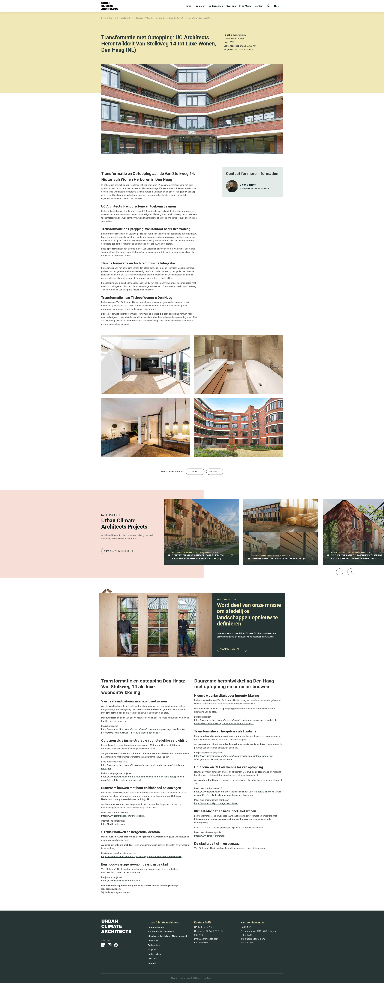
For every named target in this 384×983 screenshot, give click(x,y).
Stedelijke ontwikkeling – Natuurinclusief (167, 936)
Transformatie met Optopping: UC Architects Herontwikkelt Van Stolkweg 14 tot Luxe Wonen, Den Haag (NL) (165, 18)
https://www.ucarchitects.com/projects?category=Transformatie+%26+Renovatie (141, 856)
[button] (277, 6)
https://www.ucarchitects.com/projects (120, 880)
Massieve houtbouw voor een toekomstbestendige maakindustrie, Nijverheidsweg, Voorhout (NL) (273, 555)
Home (188, 6)
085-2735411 (200, 935)
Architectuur (154, 945)
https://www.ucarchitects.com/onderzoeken (123, 816)
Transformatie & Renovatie (161, 931)
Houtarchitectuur (156, 927)
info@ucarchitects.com (206, 939)
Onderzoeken (215, 6)
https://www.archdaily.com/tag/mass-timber (216, 803)
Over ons (231, 6)
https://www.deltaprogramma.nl (209, 835)
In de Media (245, 6)
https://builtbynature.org (113, 824)
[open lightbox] (145, 364)
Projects (112, 18)
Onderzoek (153, 940)
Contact (259, 6)
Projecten (200, 6)
